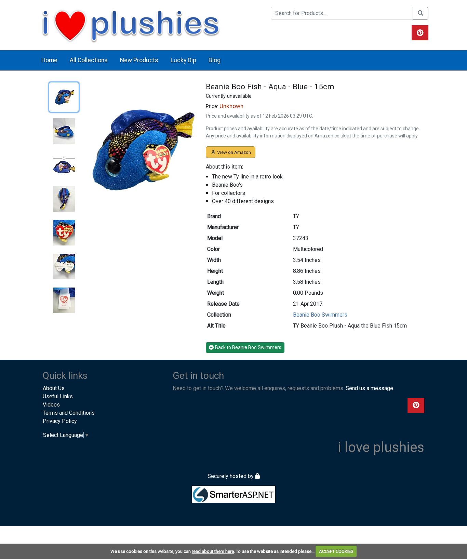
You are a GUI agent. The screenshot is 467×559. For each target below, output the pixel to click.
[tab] (64, 97)
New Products (139, 60)
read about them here (213, 551)
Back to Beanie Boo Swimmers (248, 347)
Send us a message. (370, 388)
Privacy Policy (60, 421)
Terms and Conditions (69, 413)
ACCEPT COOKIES (336, 551)
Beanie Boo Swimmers (320, 314)
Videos (51, 404)
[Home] (131, 25)
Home (49, 60)
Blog (215, 60)
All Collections (89, 60)
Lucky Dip (183, 60)
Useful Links (58, 396)
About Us (54, 388)
